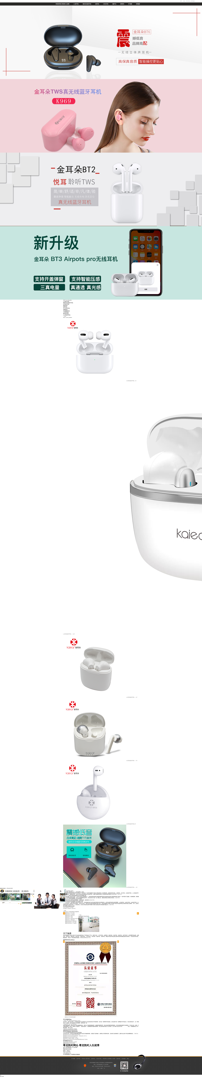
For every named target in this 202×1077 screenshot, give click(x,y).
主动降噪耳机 (66, 311)
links (64, 1054)
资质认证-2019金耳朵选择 (70, 1017)
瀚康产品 (114, 3)
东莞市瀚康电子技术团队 (68, 907)
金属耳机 (65, 309)
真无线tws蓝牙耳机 (86, 1058)
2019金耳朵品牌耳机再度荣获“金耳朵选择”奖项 (73, 901)
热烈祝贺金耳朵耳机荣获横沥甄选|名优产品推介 (78, 1039)
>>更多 (64, 316)
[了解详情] (136, 1033)
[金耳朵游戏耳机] (101, 263)
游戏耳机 (97, 3)
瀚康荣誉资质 (66, 939)
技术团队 (65, 906)
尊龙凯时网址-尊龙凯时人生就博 (62, 3)
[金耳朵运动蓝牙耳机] (101, 116)
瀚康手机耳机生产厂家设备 (70, 923)
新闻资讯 (122, 3)
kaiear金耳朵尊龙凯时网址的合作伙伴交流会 (72, 1032)
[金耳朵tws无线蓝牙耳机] (101, 42)
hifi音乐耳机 (105, 3)
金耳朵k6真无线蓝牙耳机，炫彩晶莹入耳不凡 (77, 1036)
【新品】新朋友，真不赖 (73, 1038)
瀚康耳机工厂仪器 (69, 917)
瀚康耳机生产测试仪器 (70, 915)
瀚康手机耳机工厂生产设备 (70, 922)
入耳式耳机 (66, 312)
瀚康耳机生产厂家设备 (70, 914)
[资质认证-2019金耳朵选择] (91, 1016)
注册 (184, 1)
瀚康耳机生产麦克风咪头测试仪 (71, 918)
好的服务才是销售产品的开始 (69, 908)
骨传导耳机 (66, 313)
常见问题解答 (66, 1019)
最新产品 (65, 317)
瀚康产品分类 (66, 300)
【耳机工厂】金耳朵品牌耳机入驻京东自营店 (72, 898)
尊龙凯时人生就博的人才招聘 (109, 1058)
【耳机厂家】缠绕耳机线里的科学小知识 (71, 1020)
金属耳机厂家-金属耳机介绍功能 (70, 1028)
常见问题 (188, 1)
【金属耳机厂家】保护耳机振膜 (69, 1024)
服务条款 (118, 1058)
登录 (181, 1)
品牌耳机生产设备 (67, 911)
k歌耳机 (65, 307)
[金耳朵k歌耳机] (101, 189)
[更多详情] (119, 894)
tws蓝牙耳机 (76, 3)
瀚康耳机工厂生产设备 (70, 912)
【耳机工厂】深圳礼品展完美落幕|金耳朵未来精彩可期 (74, 895)
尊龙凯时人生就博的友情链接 (72, 1054)
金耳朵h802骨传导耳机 (72, 1037)
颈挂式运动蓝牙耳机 (87, 3)
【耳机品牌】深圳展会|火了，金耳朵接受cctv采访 (73, 891)
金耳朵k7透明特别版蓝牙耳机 (74, 1034)
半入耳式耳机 (66, 308)
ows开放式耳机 (66, 315)
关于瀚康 (130, 3)
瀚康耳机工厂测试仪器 (70, 919)
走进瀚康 (80, 916)
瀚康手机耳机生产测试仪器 (70, 921)
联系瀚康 (193, 1)
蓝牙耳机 (78, 1058)
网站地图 (129, 1058)
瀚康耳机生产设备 (69, 916)
